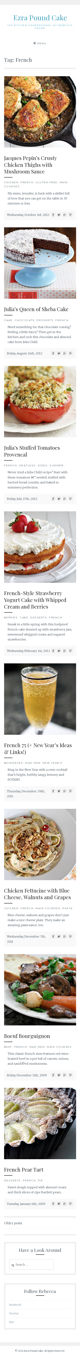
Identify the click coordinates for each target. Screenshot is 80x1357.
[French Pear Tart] (40, 1158)
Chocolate (25, 320)
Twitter (14, 1313)
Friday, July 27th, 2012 (22, 499)
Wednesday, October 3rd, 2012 (28, 215)
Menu (42, 43)
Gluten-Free (46, 182)
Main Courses (48, 908)
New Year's (53, 762)
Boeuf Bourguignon (27, 1035)
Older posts (13, 1223)
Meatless (27, 465)
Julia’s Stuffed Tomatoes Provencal (32, 451)
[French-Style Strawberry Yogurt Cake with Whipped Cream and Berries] (40, 581)
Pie (40, 1180)
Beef (8, 1046)
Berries (11, 617)
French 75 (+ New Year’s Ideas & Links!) (38, 748)
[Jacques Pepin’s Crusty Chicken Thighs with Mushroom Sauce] (40, 146)
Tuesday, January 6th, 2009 (26, 1204)
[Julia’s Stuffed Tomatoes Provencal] (40, 436)
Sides (43, 465)
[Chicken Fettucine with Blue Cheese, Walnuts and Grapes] (40, 879)
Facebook (15, 1304)
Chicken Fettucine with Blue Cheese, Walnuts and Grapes (37, 893)
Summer (56, 465)
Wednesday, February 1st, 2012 (28, 651)
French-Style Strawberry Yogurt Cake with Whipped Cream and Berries (35, 600)
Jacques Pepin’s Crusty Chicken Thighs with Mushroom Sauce (30, 164)
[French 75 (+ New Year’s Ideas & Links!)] (40, 734)
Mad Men (33, 762)
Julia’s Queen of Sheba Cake (36, 309)
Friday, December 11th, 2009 (27, 1075)
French (26, 182)
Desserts (45, 320)
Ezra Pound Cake (40, 17)
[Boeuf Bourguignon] (40, 1024)
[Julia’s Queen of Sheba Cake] (40, 297)
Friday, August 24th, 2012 (24, 353)
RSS (11, 1322)
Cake (8, 320)
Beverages (13, 762)
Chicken (11, 182)
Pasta (68, 908)
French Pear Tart (23, 1169)
